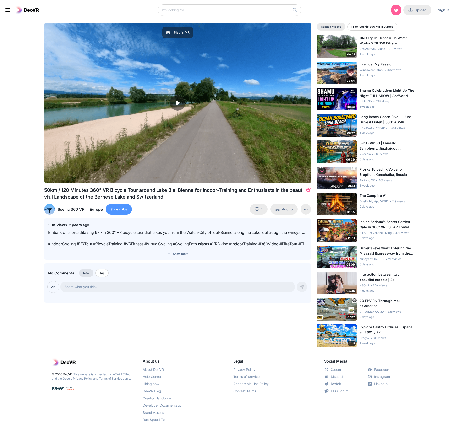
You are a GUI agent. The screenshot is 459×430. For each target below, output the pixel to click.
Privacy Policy (83, 378)
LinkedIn (381, 384)
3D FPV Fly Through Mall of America (380, 303)
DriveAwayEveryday (373, 127)
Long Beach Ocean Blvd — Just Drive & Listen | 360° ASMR (385, 119)
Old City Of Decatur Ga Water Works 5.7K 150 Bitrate (383, 40)
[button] (294, 10)
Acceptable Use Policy (251, 384)
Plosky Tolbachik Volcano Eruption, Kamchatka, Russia (383, 172)
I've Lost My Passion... (378, 64)
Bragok (364, 338)
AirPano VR (367, 180)
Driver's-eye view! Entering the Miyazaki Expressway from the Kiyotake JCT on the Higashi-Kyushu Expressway (385, 251)
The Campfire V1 (373, 196)
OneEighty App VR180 (374, 201)
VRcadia (365, 154)
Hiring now (151, 384)
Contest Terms (244, 391)
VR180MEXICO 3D (372, 311)
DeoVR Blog (152, 391)
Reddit (336, 384)
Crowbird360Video (372, 49)
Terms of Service (110, 378)
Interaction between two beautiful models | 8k (380, 277)
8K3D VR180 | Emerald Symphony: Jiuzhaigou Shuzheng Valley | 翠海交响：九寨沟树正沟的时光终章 (387, 146)
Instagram (382, 377)
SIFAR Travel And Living (376, 233)
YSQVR (364, 285)
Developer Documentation (163, 405)
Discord (337, 377)
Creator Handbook (157, 398)
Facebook (382, 369)
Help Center (152, 377)
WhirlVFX (366, 101)
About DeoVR (153, 369)
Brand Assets (153, 412)
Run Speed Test (155, 420)
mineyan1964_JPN (372, 259)
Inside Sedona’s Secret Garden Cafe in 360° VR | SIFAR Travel (385, 224)
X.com (336, 369)
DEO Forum (339, 391)
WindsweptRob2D (372, 70)
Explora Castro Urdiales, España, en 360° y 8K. (386, 329)
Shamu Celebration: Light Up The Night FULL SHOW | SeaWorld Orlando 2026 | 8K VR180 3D (387, 93)
